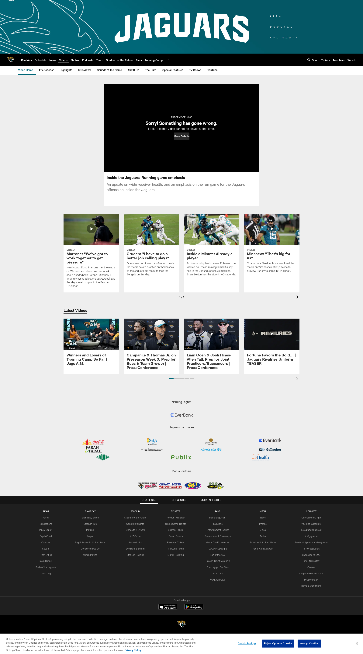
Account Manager (176, 517)
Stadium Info (90, 523)
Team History (45, 561)
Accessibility (135, 542)
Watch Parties (90, 554)
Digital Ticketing (176, 554)
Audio (263, 536)
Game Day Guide (90, 517)
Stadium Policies (135, 554)
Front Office (46, 554)
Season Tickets (175, 530)
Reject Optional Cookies (278, 643)
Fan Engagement (217, 517)
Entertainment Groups (218, 530)
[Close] (357, 643)
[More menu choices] (167, 59)
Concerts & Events (135, 530)
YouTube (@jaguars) (311, 523)
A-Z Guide (135, 536)
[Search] (308, 59)
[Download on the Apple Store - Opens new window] (168, 607)
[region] (181, 644)
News (263, 517)
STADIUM (135, 511)
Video (263, 530)
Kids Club (218, 573)
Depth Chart (46, 536)
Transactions (45, 523)
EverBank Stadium (135, 548)
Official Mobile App (311, 517)
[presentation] (297, 297)
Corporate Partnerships (311, 573)
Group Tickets (176, 536)
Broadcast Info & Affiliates (263, 542)
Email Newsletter (311, 561)
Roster (46, 517)
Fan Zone (218, 523)
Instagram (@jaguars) (311, 530)
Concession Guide (90, 548)
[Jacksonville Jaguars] (181, 624)
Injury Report (45, 530)
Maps (90, 536)
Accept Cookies (309, 643)
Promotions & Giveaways (218, 536)
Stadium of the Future (135, 517)
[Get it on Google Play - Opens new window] (194, 608)
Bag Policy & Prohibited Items (90, 542)
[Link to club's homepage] (10, 59)
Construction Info (135, 523)
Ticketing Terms (176, 548)
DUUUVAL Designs (218, 548)
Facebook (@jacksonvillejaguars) (311, 542)
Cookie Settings (247, 643)
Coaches (45, 542)
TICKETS (175, 511)
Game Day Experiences (217, 542)
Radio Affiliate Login (263, 548)
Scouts (45, 548)
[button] (181, 136)
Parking (90, 530)
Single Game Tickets (175, 523)
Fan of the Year (217, 554)
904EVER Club (217, 579)
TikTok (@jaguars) (311, 548)
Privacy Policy (311, 579)
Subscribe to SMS (311, 554)
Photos (263, 523)
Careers (311, 567)
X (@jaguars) (311, 536)
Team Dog (46, 573)
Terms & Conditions (311, 585)
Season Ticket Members (218, 561)
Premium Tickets (175, 542)
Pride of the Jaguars (46, 567)
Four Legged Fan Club (218, 567)
